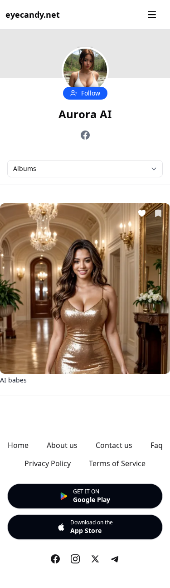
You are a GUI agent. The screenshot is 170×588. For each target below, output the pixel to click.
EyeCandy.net (32, 14)
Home (18, 445)
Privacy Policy (47, 463)
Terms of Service (117, 463)
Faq (157, 445)
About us (62, 445)
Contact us (114, 445)
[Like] (142, 214)
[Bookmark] (158, 214)
